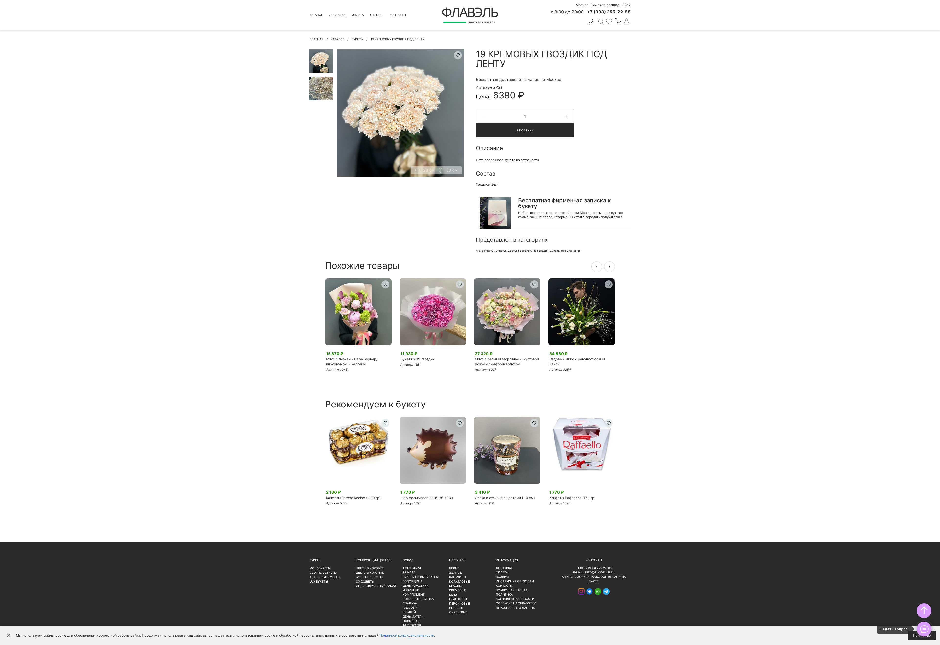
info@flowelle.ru (600, 572)
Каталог (316, 15)
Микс (453, 595)
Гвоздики (524, 250)
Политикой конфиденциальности (406, 635)
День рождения (416, 585)
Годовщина (412, 581)
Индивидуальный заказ (376, 586)
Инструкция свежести (515, 581)
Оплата (358, 15)
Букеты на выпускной (421, 577)
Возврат (502, 577)
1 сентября (412, 568)
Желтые (455, 572)
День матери (413, 616)
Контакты (397, 15)
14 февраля (412, 625)
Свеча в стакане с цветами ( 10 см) (505, 498)
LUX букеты (318, 581)
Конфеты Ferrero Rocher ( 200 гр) (353, 498)
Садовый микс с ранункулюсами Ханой (577, 361)
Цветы (512, 250)
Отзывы (376, 15)
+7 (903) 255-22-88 (597, 568)
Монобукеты (485, 250)
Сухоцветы (365, 581)
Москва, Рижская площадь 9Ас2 (603, 5)
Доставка (337, 15)
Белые (454, 568)
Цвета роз (457, 560)
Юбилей (409, 612)
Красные (456, 586)
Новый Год (412, 621)
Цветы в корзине (370, 572)
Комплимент (414, 594)
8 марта (409, 572)
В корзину (525, 130)
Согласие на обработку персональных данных (516, 605)
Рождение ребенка (418, 599)
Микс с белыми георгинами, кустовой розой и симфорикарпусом (507, 361)
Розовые (456, 608)
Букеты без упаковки (565, 250)
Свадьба (410, 603)
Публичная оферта (511, 590)
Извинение (412, 590)
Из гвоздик (540, 250)
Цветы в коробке (370, 568)
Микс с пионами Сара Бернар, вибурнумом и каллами (351, 361)
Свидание (411, 607)
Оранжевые (458, 599)
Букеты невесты (369, 577)
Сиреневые (458, 612)
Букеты (500, 250)
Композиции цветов (373, 560)
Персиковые (459, 603)
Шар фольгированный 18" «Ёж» (426, 498)
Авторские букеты (324, 577)
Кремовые (457, 590)
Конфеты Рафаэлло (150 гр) (572, 498)
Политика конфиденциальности (515, 597)
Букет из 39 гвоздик (417, 359)
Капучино (457, 577)
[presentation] (596, 266)
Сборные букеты (323, 572)
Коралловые (459, 581)
